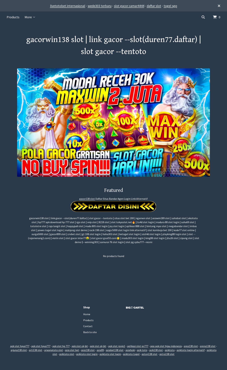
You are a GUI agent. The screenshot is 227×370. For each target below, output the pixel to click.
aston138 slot (149, 354)
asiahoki (130, 350)
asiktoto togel (131, 354)
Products (13, 17)
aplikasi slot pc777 (137, 346)
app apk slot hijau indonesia (166, 346)
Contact (88, 326)
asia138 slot (88, 350)
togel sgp (170, 6)
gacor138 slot (87, 198)
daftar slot (154, 6)
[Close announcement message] (219, 5)
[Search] (203, 17)
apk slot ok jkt (80, 346)
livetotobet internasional (67, 6)
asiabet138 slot (114, 350)
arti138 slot (35, 350)
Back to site (90, 332)
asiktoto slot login (87, 354)
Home (86, 314)
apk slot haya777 (19, 346)
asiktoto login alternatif (191, 350)
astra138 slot (166, 354)
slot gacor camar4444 (129, 6)
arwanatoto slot (53, 350)
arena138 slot (208, 346)
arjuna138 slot (19, 350)
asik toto (142, 350)
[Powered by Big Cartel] (135, 307)
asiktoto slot (66, 354)
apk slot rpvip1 (116, 346)
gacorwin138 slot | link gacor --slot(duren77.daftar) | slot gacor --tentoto (113, 45)
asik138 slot (156, 350)
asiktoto (170, 350)
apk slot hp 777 (61, 346)
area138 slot (191, 346)
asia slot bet (72, 350)
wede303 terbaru (100, 6)
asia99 (100, 350)
